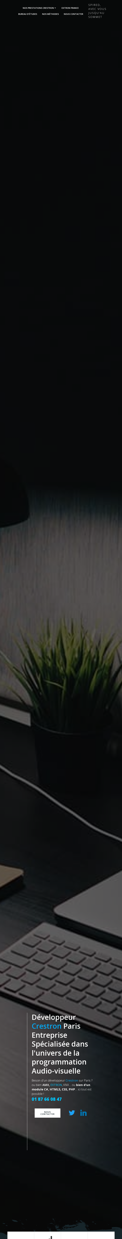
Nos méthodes (50, 14)
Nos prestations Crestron (38, 8)
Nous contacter (73, 14)
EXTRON (56, 1085)
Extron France (70, 8)
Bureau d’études (27, 14)
